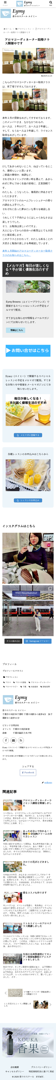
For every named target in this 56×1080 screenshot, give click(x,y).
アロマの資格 (20, 682)
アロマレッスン (11, 677)
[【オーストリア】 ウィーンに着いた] (28, 558)
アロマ (8, 682)
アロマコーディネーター (40, 682)
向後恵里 (34, 687)
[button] (50, 569)
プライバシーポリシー (41, 1067)
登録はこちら (16, 330)
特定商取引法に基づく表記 (41, 1071)
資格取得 (46, 687)
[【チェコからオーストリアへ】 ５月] (28, 610)
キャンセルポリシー (14, 1071)
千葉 (24, 687)
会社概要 (14, 1067)
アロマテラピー (11, 687)
